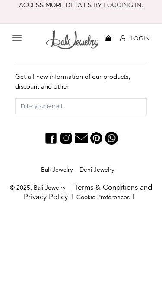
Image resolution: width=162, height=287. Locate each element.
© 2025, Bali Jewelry (38, 188)
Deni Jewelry (96, 170)
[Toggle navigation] (17, 38)
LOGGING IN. (123, 5)
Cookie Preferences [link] (103, 197)
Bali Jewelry (57, 170)
